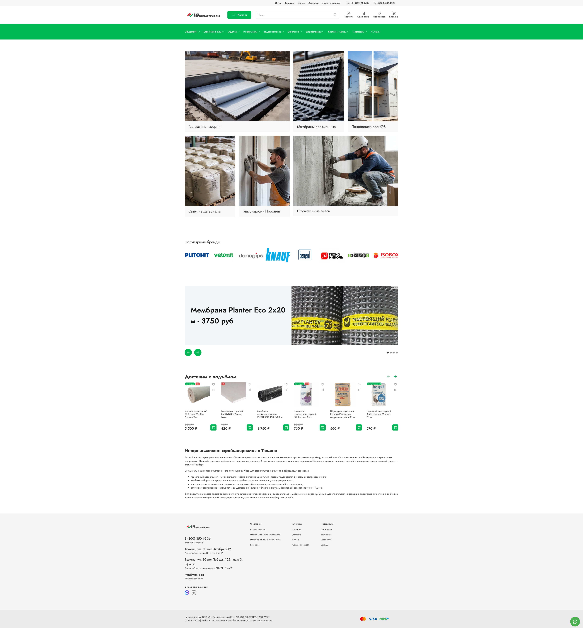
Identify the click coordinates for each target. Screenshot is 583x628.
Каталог (242, 15)
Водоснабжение (272, 31)
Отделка (232, 31)
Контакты (289, 3)
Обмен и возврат (331, 3)
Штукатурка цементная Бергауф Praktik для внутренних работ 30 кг (342, 414)
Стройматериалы (212, 31)
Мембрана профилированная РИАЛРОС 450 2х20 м (269, 414)
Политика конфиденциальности (265, 539)
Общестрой (191, 31)
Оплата (301, 3)
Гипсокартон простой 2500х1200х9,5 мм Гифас (232, 414)
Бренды (324, 544)
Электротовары (314, 31)
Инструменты (250, 31)
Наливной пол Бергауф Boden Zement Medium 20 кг (379, 414)
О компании (326, 529)
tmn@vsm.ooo (194, 574)
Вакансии (254, 544)
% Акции (375, 31)
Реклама (394, 287)
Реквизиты (326, 534)
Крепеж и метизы (337, 31)
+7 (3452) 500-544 (360, 3)
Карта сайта (326, 539)
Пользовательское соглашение (265, 534)
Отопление (293, 31)
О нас (278, 3)
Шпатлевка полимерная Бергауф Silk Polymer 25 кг (305, 414)
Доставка (313, 3)
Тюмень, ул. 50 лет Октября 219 (208, 549)
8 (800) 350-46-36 (386, 3)
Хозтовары (358, 31)
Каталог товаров (257, 529)
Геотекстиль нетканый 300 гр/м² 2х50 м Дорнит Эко (196, 414)
